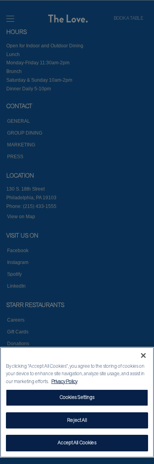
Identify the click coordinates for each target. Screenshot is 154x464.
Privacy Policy (64, 381)
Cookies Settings (77, 397)
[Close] (143, 355)
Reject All (76, 420)
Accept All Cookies (77, 442)
